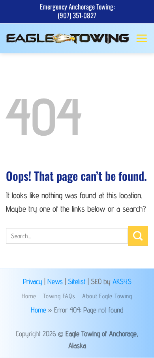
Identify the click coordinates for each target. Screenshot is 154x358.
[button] (141, 38)
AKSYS (122, 281)
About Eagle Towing (107, 296)
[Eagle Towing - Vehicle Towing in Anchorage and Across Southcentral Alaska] (68, 38)
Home (29, 296)
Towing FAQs (59, 296)
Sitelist (77, 281)
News (55, 281)
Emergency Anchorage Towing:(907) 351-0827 (77, 11)
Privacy (32, 281)
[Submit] (138, 236)
